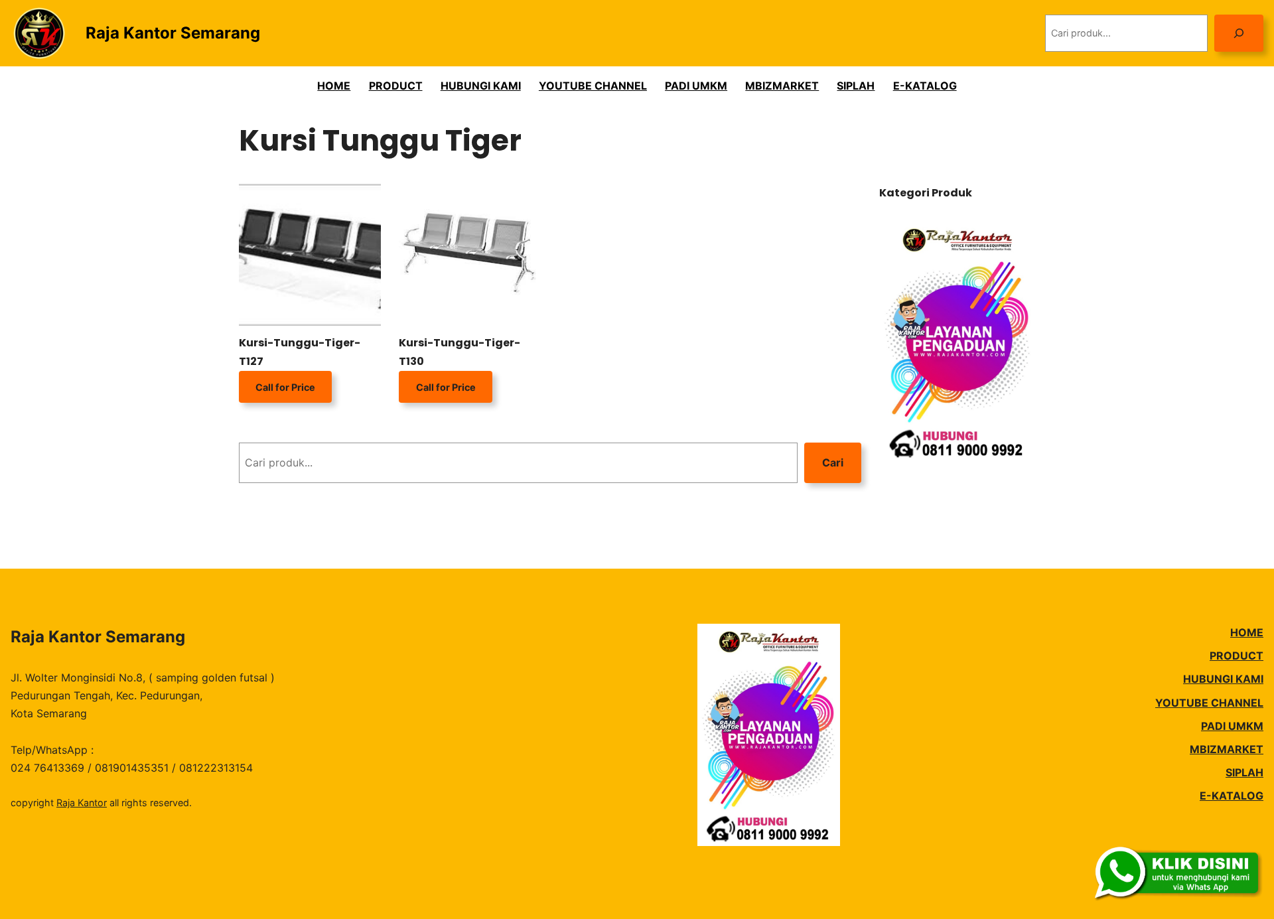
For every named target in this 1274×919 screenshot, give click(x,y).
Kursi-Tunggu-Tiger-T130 (459, 351)
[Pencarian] (1238, 33)
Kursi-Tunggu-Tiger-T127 (299, 351)
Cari (832, 462)
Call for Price (285, 387)
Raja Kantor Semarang (173, 32)
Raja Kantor (81, 802)
